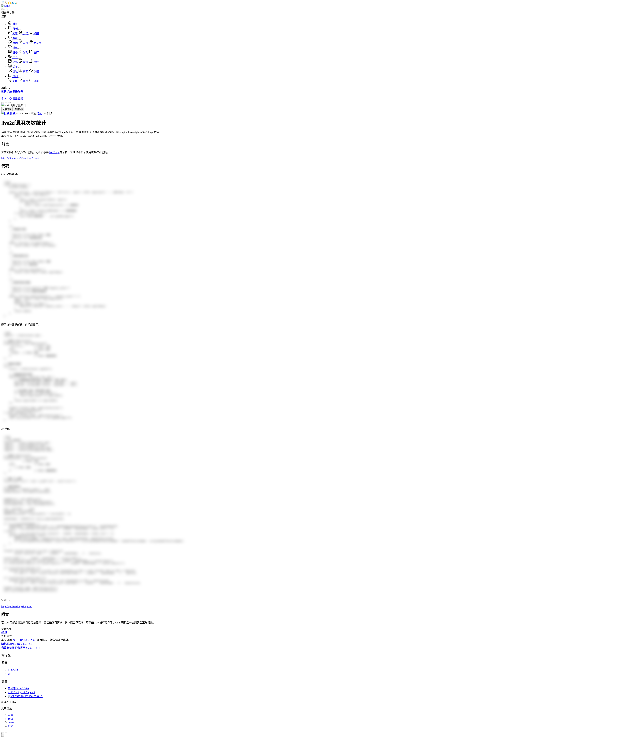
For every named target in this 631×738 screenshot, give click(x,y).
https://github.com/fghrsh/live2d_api (20, 158)
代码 (10, 719)
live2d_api (54, 152)
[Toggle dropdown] (19, 29)
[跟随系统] (6, 102)
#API (4, 632)
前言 (10, 715)
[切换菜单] (2, 732)
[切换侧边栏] (6, 732)
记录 (39, 113)
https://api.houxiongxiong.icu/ (16, 606)
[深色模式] (9, 102)
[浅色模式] (2, 102)
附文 (10, 726)
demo (11, 722)
